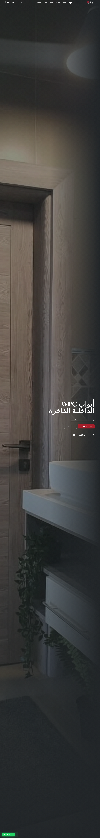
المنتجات (64, 2)
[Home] (91, 2)
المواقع (39, 2)
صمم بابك (58, 2)
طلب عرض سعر (10, 2)
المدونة (45, 2)
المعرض (51, 2)
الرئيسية (70, 2)
